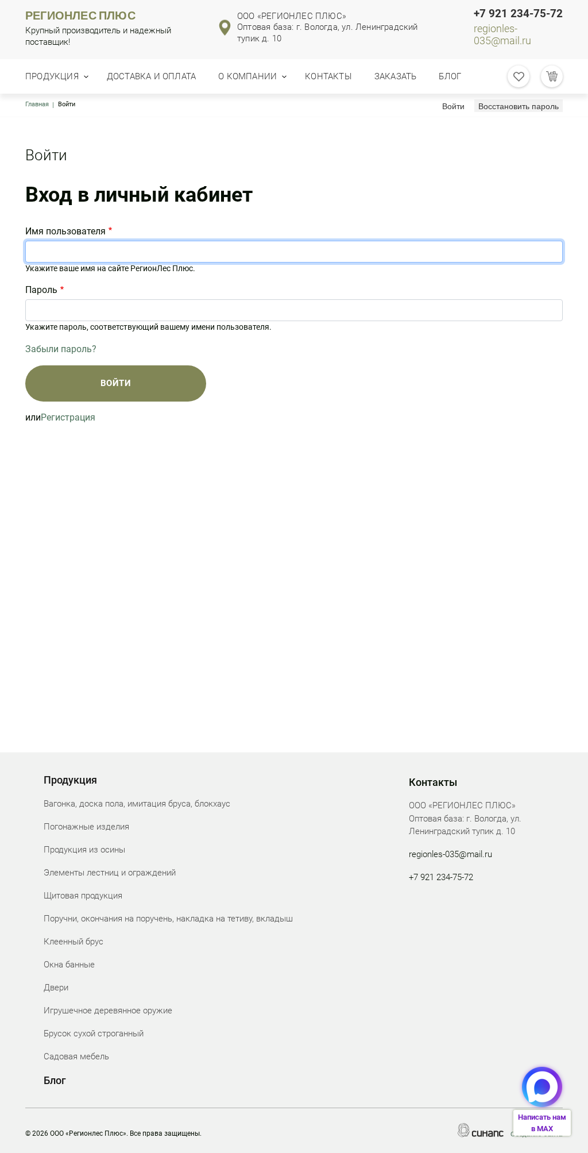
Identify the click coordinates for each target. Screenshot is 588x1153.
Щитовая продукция (83, 895)
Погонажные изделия (86, 827)
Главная (37, 104)
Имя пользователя (65, 231)
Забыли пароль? (60, 349)
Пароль (41, 289)
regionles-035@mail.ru (502, 35)
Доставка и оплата (151, 76)
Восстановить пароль (518, 105)
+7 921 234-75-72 (518, 14)
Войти (455, 105)
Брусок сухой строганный (94, 1033)
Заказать (395, 76)
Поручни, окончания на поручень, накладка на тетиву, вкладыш (168, 918)
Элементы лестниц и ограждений (110, 872)
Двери (56, 987)
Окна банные (69, 964)
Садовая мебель (76, 1056)
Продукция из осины (84, 849)
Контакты (328, 76)
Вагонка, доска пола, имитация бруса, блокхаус (137, 804)
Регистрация (68, 417)
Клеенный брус (73, 941)
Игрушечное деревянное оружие (108, 1010)
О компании (247, 76)
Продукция (52, 76)
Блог (450, 76)
